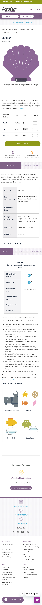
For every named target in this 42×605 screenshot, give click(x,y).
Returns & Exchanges (8, 577)
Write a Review (7, 41)
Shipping (4, 579)
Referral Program (28, 572)
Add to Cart (21, 143)
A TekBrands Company (30, 574)
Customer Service (7, 544)
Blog (24, 554)
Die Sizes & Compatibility (31, 547)
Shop (3, 29)
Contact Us (5, 567)
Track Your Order (7, 582)
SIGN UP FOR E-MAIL (21, 506)
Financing (5, 569)
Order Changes (7, 572)
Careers (25, 577)
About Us (25, 567)
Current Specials (28, 549)
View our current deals (21, 22)
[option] (3, 29)
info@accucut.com (7, 552)
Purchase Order (28, 557)
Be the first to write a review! (21, 488)
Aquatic (7, 32)
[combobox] (11, 16)
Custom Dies (27, 552)
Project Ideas (31, 165)
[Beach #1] (30, 399)
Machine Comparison (29, 544)
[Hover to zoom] (21, 62)
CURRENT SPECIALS (21, 515)
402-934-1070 (6, 549)
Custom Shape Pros (9, 380)
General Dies (12, 30)
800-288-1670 (34, 10)
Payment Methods (7, 574)
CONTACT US (21, 524)
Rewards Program (28, 569)
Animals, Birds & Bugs (26, 30)
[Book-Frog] (30, 426)
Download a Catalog (29, 559)
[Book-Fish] (11, 426)
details (10, 165)
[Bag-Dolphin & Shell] (11, 399)
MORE (22, 108)
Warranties (5, 584)
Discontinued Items (29, 562)
